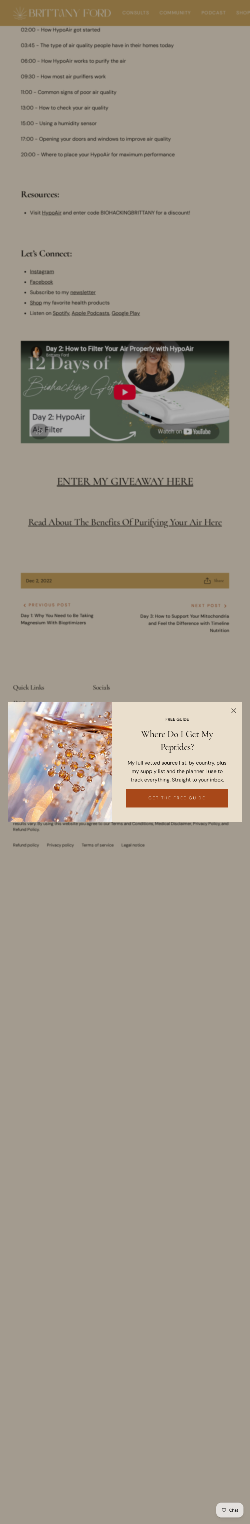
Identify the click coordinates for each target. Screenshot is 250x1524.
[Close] (234, 711)
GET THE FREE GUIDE (177, 798)
